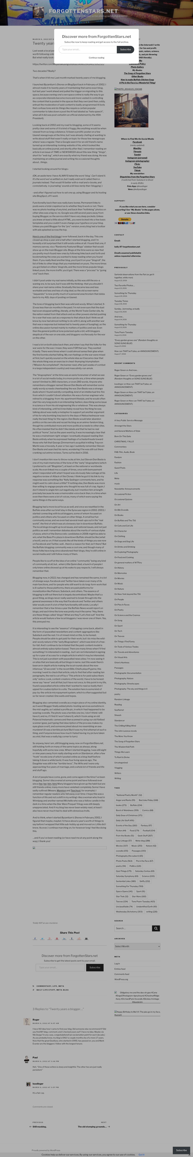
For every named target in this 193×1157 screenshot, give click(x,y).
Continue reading (96, 57)
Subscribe (125, 49)
